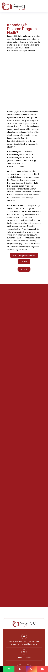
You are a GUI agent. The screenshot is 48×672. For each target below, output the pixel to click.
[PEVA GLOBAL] (13, 6)
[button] (24, 269)
